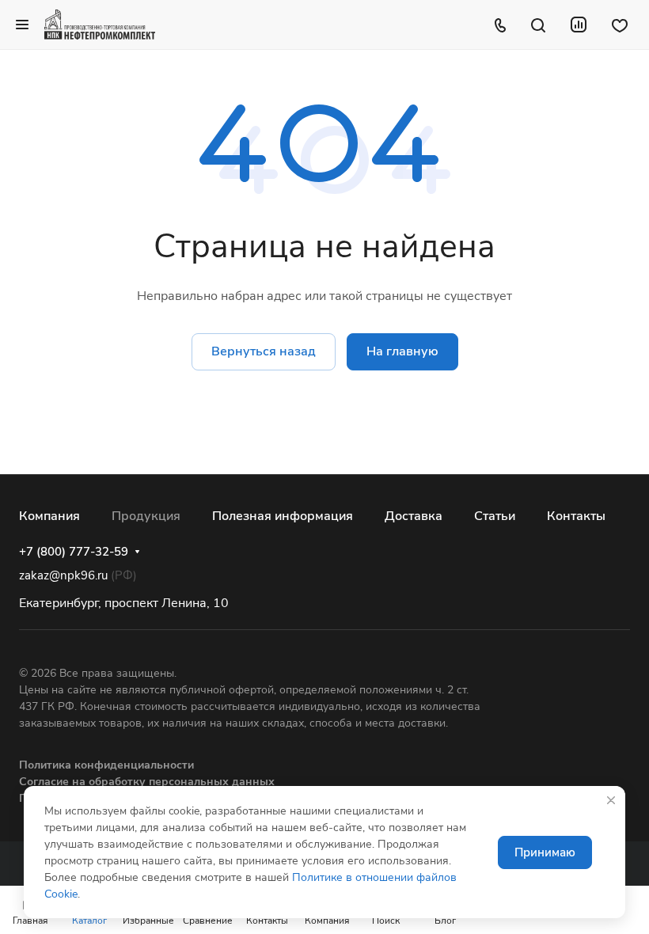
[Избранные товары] (620, 24)
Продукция (146, 516)
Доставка (413, 516)
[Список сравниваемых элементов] (578, 24)
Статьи (494, 516)
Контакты (576, 516)
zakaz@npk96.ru (63, 575)
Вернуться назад (263, 351)
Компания (49, 516)
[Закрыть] (611, 800)
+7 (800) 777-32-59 (73, 552)
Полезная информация (282, 516)
